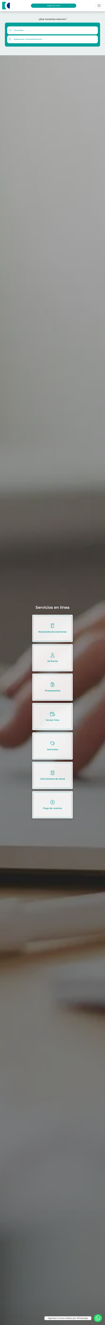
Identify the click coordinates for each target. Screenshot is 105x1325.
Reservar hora (53, 5)
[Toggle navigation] (99, 5)
